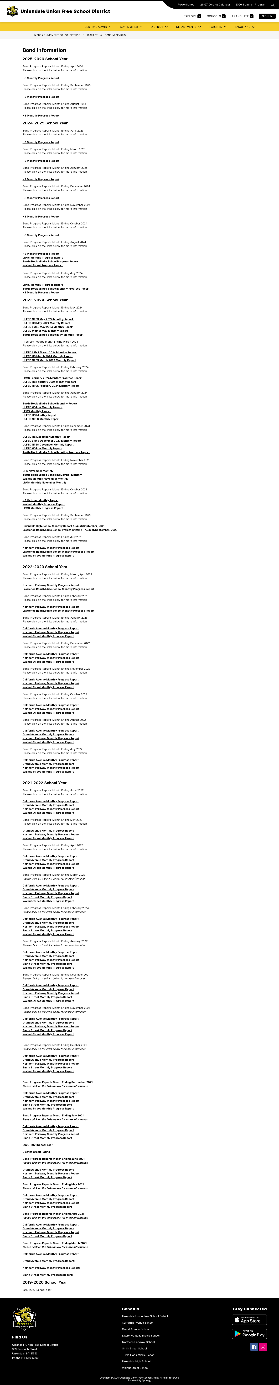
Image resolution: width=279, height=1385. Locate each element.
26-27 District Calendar (215, 4)
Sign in (267, 16)
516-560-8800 (30, 1357)
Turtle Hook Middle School (138, 1355)
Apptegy (146, 1380)
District (157, 26)
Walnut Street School (135, 1367)
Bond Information (116, 35)
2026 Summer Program (251, 4)
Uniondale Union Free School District (56, 35)
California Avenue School (137, 1322)
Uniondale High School (136, 1361)
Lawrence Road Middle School (141, 1335)
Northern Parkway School (138, 1342)
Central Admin (96, 26)
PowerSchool (186, 4)
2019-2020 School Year (37, 1289)
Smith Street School (134, 1348)
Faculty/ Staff (246, 26)
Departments (186, 26)
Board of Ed (129, 26)
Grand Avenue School (135, 1329)
